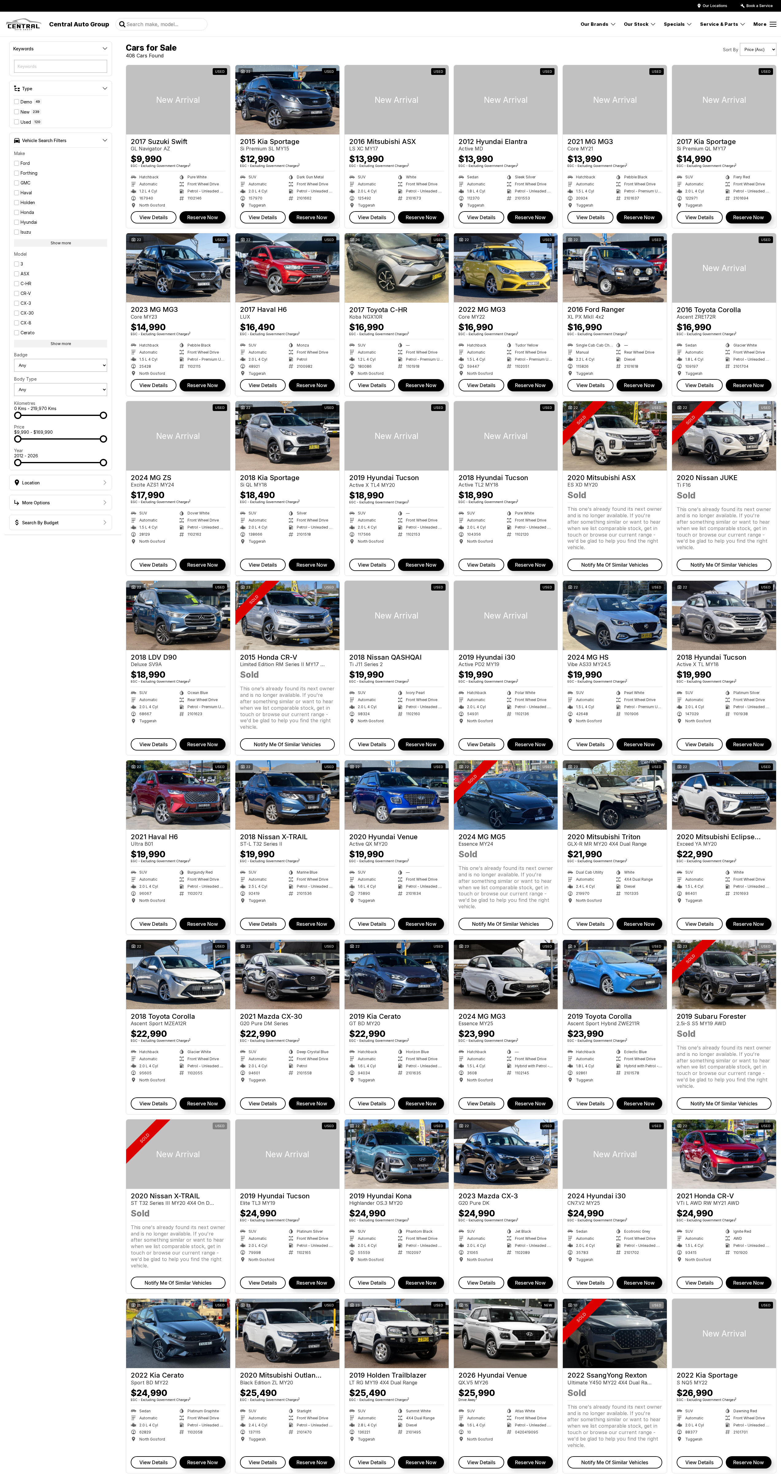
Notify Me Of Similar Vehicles (614, 565)
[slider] (17, 415)
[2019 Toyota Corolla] (615, 974)
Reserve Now (202, 217)
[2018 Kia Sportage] (287, 436)
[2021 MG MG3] (615, 99)
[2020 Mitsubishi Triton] (615, 795)
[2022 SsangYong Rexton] (615, 1333)
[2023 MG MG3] (178, 268)
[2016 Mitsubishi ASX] (397, 99)
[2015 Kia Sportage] (287, 99)
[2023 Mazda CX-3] (506, 1154)
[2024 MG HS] (615, 615)
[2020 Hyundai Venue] (397, 795)
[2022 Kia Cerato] (178, 1333)
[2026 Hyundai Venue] (506, 1333)
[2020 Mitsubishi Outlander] (287, 1333)
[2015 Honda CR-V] (287, 615)
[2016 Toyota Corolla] (724, 268)
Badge (20, 354)
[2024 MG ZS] (178, 436)
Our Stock (636, 24)
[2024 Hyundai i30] (615, 1154)
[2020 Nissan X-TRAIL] (178, 1154)
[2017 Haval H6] (287, 268)
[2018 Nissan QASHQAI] (397, 615)
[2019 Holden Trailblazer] (397, 1333)
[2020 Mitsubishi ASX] (615, 436)
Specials (674, 24)
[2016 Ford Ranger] (615, 268)
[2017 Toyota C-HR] (397, 268)
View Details (153, 217)
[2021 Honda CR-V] (724, 1154)
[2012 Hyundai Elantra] (506, 99)
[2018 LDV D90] (178, 615)
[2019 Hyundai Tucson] (397, 436)
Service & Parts (719, 24)
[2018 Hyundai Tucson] (506, 436)
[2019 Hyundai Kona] (397, 1154)
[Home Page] (24, 24)
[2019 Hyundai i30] (506, 615)
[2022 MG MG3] (506, 268)
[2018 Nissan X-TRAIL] (287, 795)
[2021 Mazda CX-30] (287, 974)
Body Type (25, 379)
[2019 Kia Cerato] (397, 974)
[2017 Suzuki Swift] (178, 99)
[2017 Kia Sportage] (724, 99)
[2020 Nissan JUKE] (724, 436)
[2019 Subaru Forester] (724, 974)
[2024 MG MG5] (506, 795)
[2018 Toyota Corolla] (178, 974)
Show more (61, 243)
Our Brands (595, 24)
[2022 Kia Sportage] (724, 1333)
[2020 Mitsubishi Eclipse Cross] (724, 795)
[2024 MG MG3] (506, 974)
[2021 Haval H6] (178, 795)
